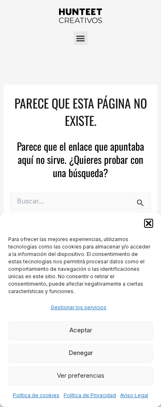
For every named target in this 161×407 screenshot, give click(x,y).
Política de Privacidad (90, 395)
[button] (148, 223)
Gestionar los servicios (79, 307)
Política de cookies (36, 395)
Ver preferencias (80, 375)
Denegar (81, 353)
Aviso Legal (134, 395)
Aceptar (80, 330)
